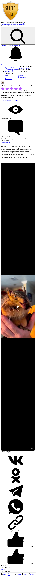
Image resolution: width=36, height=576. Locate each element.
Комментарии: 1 (6, 571)
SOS (6, 75)
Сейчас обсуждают (11, 70)
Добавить (18, 574)
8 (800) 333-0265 (23, 68)
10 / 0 (2, 548)
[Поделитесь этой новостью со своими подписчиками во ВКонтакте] (16, 467)
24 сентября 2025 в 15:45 (9, 100)
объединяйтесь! (20, 22)
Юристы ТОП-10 (10, 68)
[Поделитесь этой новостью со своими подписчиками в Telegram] (16, 498)
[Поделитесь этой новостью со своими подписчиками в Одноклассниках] (16, 483)
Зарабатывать (5, 142)
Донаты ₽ (4, 569)
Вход (2, 64)
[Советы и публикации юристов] (11, 20)
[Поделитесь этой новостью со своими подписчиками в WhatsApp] (16, 513)
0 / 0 (4, 566)
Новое (9, 71)
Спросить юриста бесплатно (10, 45)
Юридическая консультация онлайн (13, 24)
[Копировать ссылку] (18, 522)
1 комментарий (6, 452)
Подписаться (5, 567)
